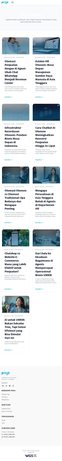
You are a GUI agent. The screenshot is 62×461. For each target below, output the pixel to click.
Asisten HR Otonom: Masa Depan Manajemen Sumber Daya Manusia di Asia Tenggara (45, 72)
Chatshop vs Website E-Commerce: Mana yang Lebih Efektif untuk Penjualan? (15, 262)
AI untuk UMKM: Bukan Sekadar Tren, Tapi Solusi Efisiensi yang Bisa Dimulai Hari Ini (15, 329)
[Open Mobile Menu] (12, 2)
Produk (3, 420)
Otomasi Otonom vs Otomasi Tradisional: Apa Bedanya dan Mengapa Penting (15, 199)
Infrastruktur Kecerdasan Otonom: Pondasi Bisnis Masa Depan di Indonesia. (16, 137)
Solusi (3, 423)
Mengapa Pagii (5, 394)
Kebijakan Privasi (6, 408)
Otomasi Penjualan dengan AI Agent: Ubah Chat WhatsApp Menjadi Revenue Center (15, 72)
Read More (8, 97)
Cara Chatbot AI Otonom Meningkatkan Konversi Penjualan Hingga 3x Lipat (45, 137)
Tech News (4, 397)
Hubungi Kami (5, 399)
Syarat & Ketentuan (7, 411)
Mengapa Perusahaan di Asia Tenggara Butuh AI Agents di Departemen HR (45, 199)
